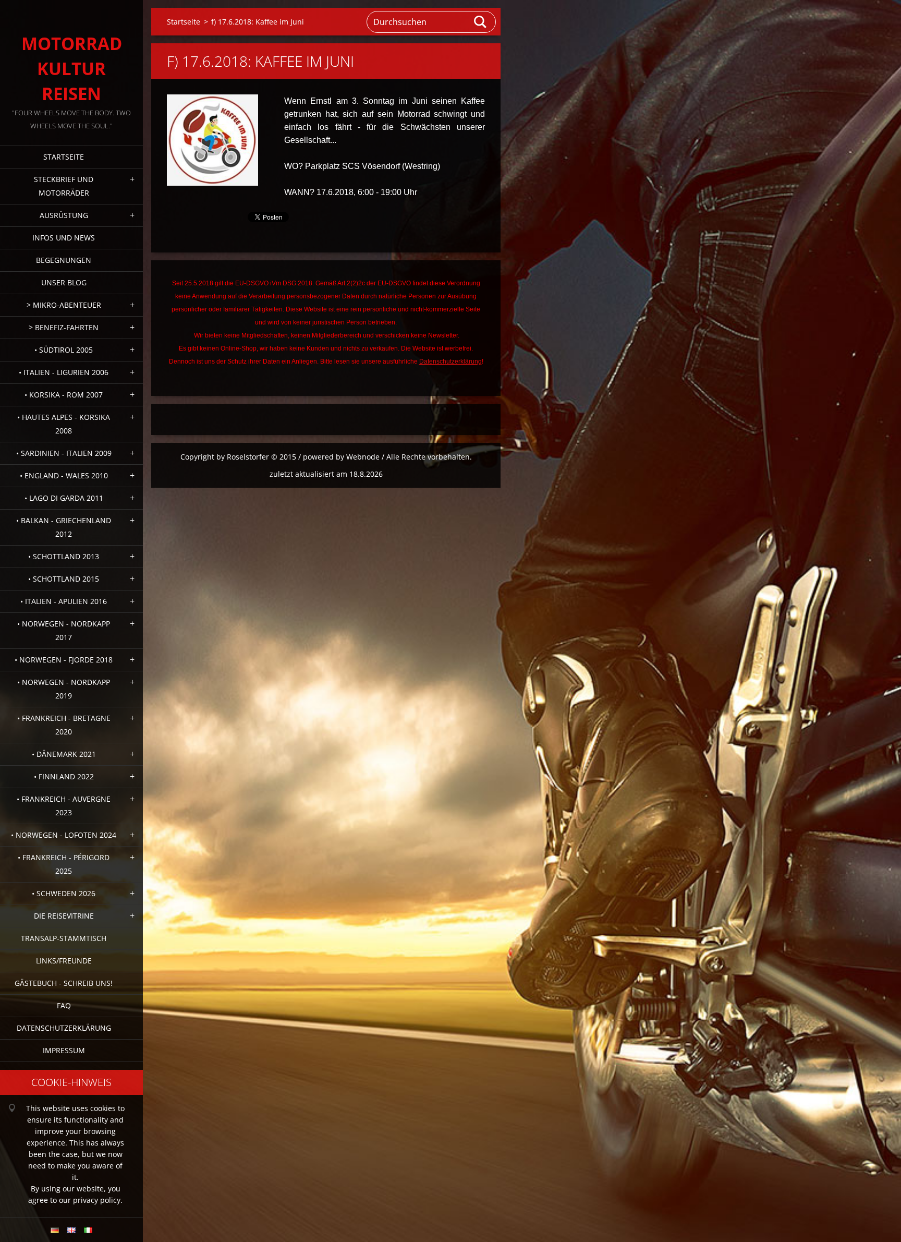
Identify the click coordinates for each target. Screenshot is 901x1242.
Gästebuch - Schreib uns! (64, 983)
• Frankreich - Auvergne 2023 (64, 805)
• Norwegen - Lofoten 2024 (63, 835)
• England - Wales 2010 (64, 475)
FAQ (64, 1005)
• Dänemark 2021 (64, 754)
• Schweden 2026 (63, 893)
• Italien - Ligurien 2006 (63, 372)
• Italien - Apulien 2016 (63, 601)
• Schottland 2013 (63, 556)
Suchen (481, 22)
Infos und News (63, 238)
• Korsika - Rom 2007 (64, 395)
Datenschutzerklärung (64, 1028)
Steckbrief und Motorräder (63, 186)
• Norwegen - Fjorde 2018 (64, 660)
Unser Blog (64, 282)
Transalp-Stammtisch (63, 938)
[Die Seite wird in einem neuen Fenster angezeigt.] (212, 140)
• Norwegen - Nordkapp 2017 (63, 630)
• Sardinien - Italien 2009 (64, 453)
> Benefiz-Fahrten (64, 327)
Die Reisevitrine (64, 916)
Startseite (63, 157)
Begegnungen (63, 260)
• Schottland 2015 (63, 579)
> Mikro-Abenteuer (64, 305)
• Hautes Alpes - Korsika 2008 (63, 424)
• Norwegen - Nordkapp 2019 (63, 689)
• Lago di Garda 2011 (64, 498)
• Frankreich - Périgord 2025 (63, 864)
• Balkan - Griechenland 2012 (63, 527)
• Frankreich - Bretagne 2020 (64, 725)
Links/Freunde (64, 961)
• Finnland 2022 (64, 776)
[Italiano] (88, 1230)
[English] (71, 1230)
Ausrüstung (64, 215)
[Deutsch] (55, 1230)
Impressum (64, 1050)
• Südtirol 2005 (63, 350)
